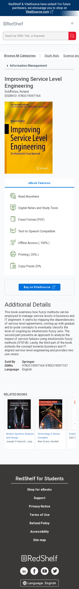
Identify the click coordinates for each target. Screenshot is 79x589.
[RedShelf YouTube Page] (45, 574)
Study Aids (51, 56)
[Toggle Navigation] (72, 24)
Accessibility (39, 531)
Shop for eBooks (39, 489)
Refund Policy (39, 523)
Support (39, 498)
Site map (39, 540)
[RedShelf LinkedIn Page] (24, 574)
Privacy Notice (39, 506)
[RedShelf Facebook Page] (34, 574)
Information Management (28, 65)
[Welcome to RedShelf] (13, 23)
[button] (39, 196)
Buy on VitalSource (37, 287)
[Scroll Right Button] (75, 423)
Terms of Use (40, 515)
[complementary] (39, 416)
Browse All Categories (20, 56)
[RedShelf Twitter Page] (55, 574)
